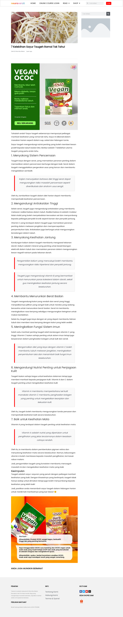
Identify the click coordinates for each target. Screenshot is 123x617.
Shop (75, 3)
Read (65, 3)
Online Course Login (49, 3)
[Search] (108, 14)
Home (33, 3)
